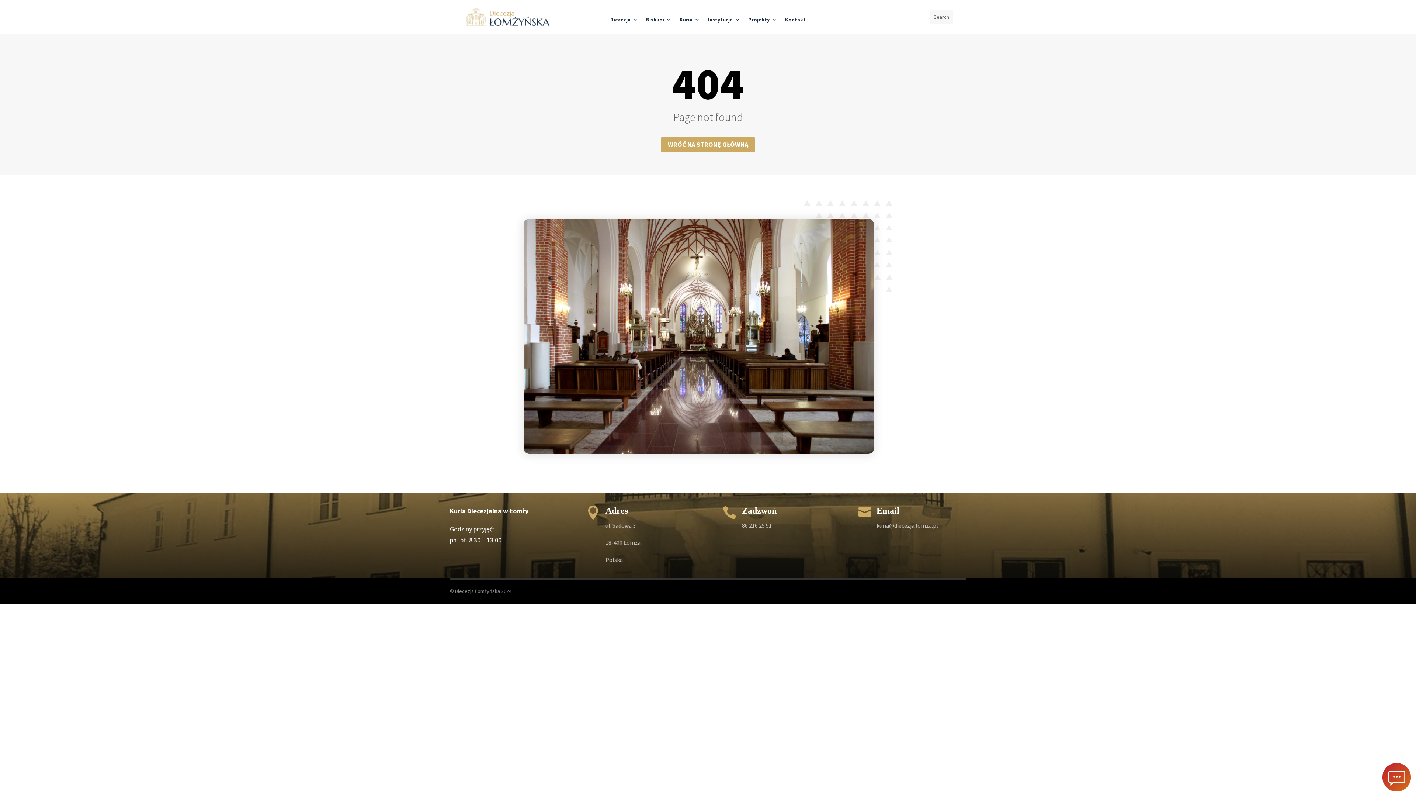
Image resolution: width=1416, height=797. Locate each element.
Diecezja (620, 20)
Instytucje (720, 20)
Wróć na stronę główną (708, 144)
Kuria (686, 20)
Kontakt (795, 20)
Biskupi (655, 20)
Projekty (759, 20)
